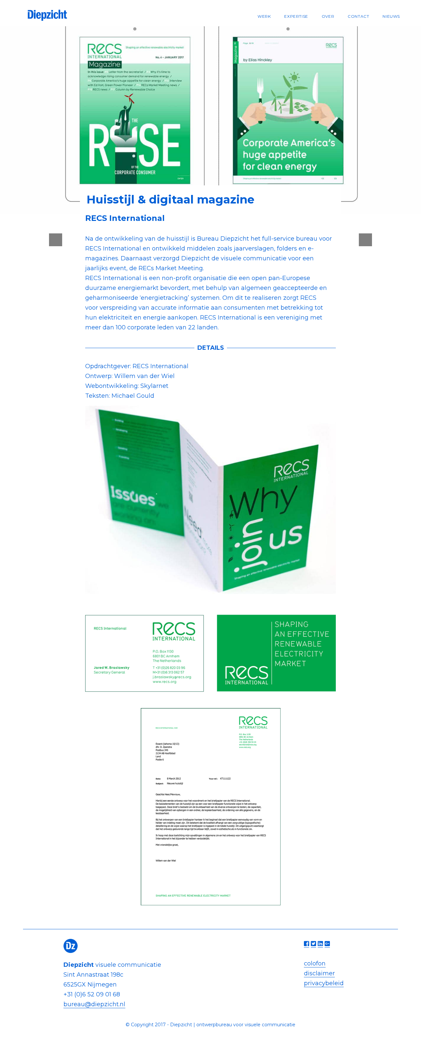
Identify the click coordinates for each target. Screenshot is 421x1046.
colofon (315, 963)
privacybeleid (324, 983)
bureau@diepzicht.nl (94, 1004)
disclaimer (319, 973)
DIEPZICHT (64, 14)
